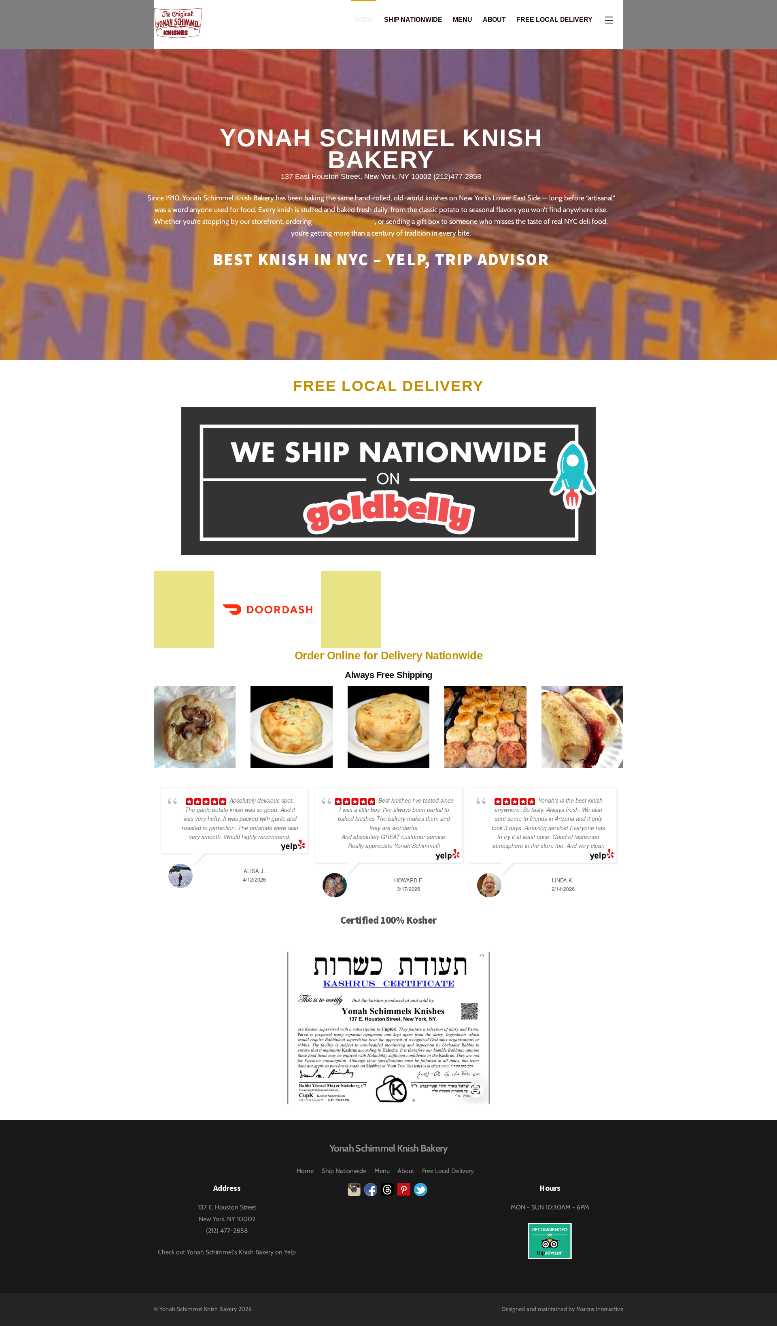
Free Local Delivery (554, 19)
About (494, 19)
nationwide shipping (344, 221)
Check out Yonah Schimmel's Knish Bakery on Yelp (227, 1252)
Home (364, 19)
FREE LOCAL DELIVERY (388, 386)
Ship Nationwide (413, 19)
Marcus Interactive (599, 1309)
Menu (462, 19)
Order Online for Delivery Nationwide (388, 655)
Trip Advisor (492, 259)
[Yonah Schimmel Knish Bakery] (178, 34)
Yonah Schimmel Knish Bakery (198, 1309)
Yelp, (408, 259)
